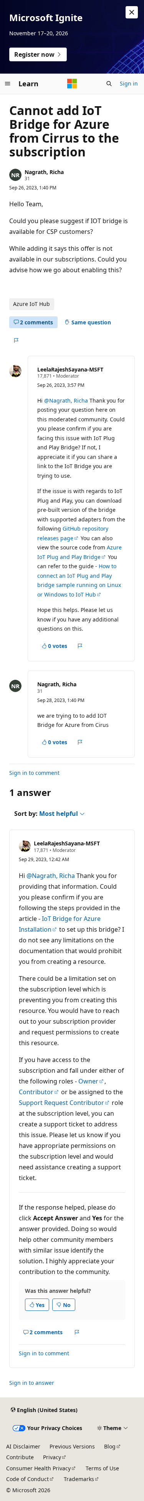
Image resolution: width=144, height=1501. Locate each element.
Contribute (20, 1457)
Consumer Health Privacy (38, 1468)
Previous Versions (72, 1446)
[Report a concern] (16, 340)
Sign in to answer (31, 1382)
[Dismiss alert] (132, 12)
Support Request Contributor (61, 1102)
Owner (88, 1081)
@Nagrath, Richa (66, 400)
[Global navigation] (7, 83)
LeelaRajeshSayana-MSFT (70, 369)
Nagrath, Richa (44, 172)
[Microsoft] (72, 84)
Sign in (129, 83)
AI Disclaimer (23, 1446)
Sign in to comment (34, 772)
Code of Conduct (27, 1479)
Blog (110, 1446)
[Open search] (109, 83)
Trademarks (79, 1479)
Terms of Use (102, 1468)
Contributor (36, 1092)
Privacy (52, 1457)
